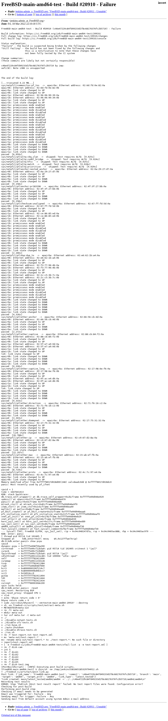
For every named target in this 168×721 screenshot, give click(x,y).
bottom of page (24, 14)
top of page (22, 709)
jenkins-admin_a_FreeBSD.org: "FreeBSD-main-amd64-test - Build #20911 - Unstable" (61, 11)
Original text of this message (16, 715)
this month (60, 14)
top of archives (43, 14)
